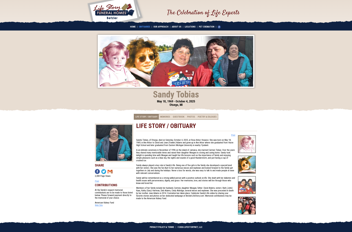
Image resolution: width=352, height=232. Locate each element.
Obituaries (144, 26)
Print (97, 181)
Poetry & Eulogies (207, 116)
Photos (191, 116)
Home (133, 26)
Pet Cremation (206, 26)
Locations (190, 26)
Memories (165, 116)
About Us (176, 26)
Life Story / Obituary (146, 116)
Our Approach (160, 26)
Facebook (97, 171)
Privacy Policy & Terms (162, 227)
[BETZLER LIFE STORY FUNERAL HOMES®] (115, 11)
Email (110, 171)
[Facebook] (220, 26)
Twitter (103, 171)
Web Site (99, 205)
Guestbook (178, 116)
